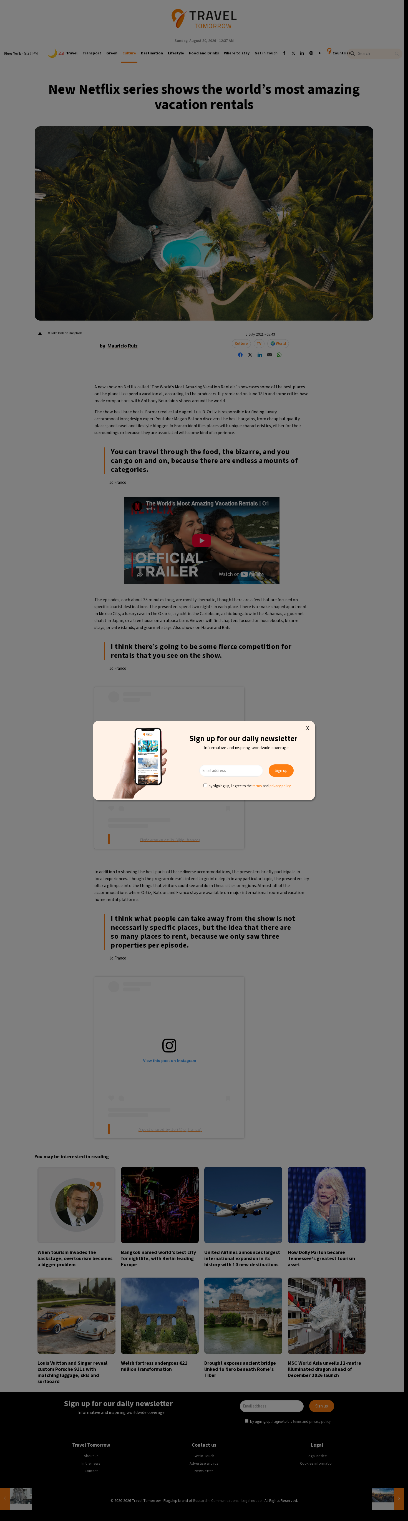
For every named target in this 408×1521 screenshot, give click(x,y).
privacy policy (280, 786)
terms (257, 786)
